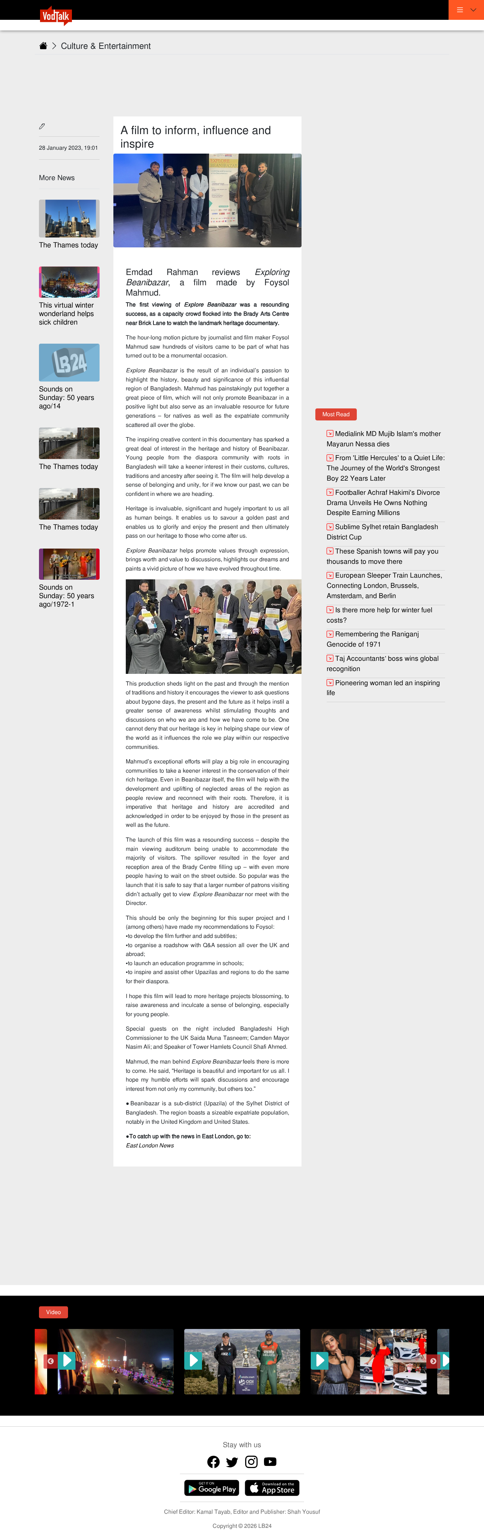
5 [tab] (247, 1399)
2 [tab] (215, 1399)
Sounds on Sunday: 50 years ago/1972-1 (66, 596)
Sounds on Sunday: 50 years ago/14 (66, 398)
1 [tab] (204, 1399)
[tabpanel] (242, 1361)
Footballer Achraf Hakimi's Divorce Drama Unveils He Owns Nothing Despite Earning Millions (383, 502)
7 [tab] (268, 1399)
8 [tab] (279, 1399)
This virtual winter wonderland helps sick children (66, 314)
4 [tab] (236, 1399)
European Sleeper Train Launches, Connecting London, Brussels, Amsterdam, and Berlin (384, 585)
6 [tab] (257, 1399)
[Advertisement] (246, 81)
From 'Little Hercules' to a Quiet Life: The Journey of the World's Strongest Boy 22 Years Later (386, 468)
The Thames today (68, 245)
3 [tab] (226, 1399)
